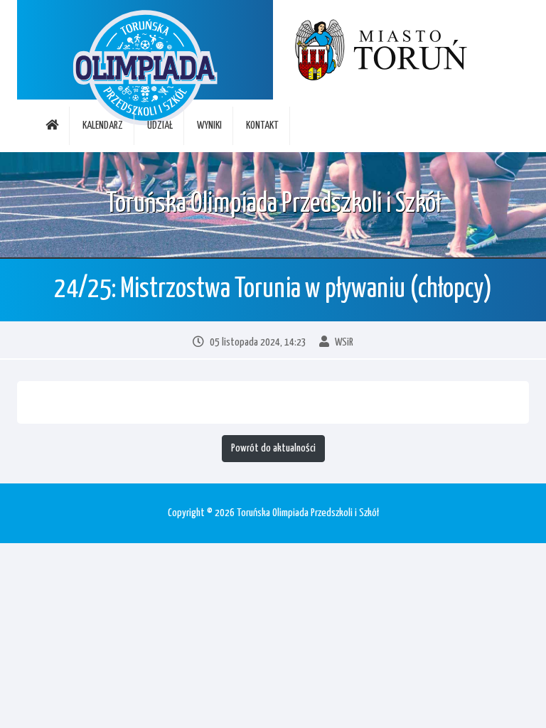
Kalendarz (102, 125)
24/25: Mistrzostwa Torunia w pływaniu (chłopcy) (273, 290)
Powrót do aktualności (273, 448)
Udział (160, 125)
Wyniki (209, 125)
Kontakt (262, 125)
